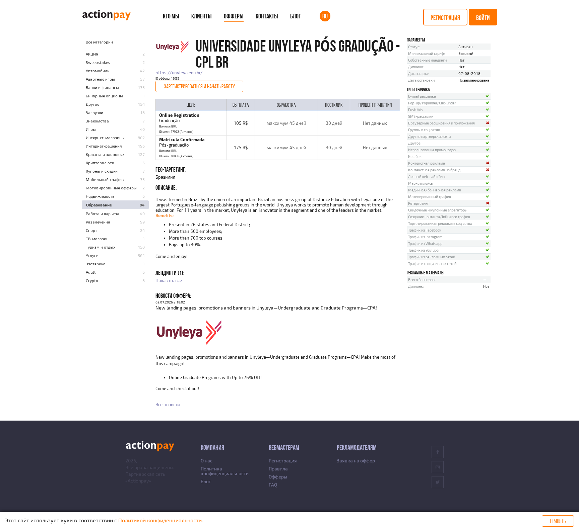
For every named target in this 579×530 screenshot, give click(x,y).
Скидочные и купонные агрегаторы (437, 210)
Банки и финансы (102, 87)
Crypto (92, 280)
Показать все (168, 280)
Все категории (99, 41)
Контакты (267, 16)
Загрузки (94, 112)
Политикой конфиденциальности (160, 520)
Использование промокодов (432, 150)
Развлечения (98, 221)
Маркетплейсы (421, 183)
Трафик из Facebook (424, 230)
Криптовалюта (100, 162)
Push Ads (415, 109)
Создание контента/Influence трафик (439, 216)
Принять (558, 521)
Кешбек (415, 156)
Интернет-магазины (105, 137)
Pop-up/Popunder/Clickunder (432, 103)
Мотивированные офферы (111, 187)
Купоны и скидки (102, 171)
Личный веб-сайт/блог (427, 176)
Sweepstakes (98, 62)
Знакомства (97, 120)
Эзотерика (96, 263)
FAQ (273, 485)
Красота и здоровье (105, 154)
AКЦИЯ (92, 54)
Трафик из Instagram (425, 237)
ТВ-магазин (97, 238)
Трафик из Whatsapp (425, 243)
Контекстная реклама (426, 163)
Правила (278, 468)
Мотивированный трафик (429, 196)
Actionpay (138, 480)
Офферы (234, 16)
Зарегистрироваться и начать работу (199, 86)
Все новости (167, 404)
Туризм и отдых (100, 247)
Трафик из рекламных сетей (431, 257)
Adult (91, 272)
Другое (92, 104)
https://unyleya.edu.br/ (179, 72)
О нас (206, 460)
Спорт (91, 230)
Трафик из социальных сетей (432, 263)
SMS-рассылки (420, 116)
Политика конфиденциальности (225, 471)
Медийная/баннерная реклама (434, 190)
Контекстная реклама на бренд (434, 170)
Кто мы (171, 16)
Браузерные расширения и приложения (441, 123)
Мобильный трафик (105, 179)
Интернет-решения (104, 146)
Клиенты (201, 16)
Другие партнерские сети (429, 136)
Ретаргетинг (418, 203)
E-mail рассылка (422, 96)
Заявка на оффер (356, 460)
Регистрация (445, 18)
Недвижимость (100, 196)
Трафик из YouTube (423, 250)
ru (325, 16)
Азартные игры (100, 79)
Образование (99, 204)
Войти (483, 18)
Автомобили (98, 70)
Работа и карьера (102, 213)
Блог (295, 16)
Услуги (92, 255)
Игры (91, 129)
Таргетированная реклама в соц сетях (440, 223)
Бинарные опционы (104, 95)
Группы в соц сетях (424, 129)
